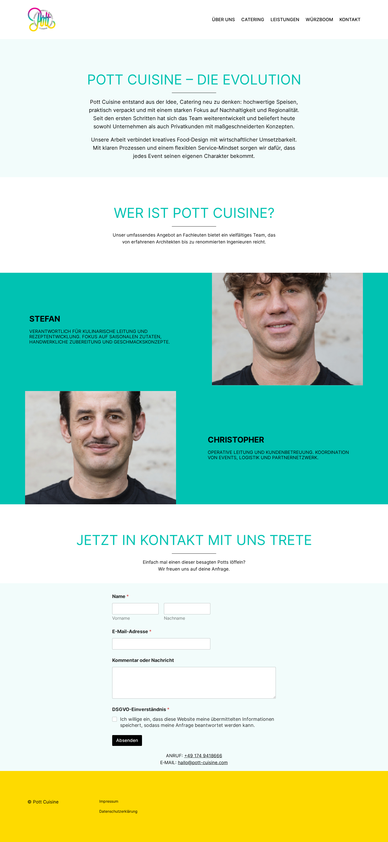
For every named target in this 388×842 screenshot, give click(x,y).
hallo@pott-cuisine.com (203, 762)
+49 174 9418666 (203, 755)
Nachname (174, 618)
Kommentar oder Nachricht (143, 660)
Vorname (121, 618)
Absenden (127, 740)
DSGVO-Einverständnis (140, 709)
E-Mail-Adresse (132, 631)
